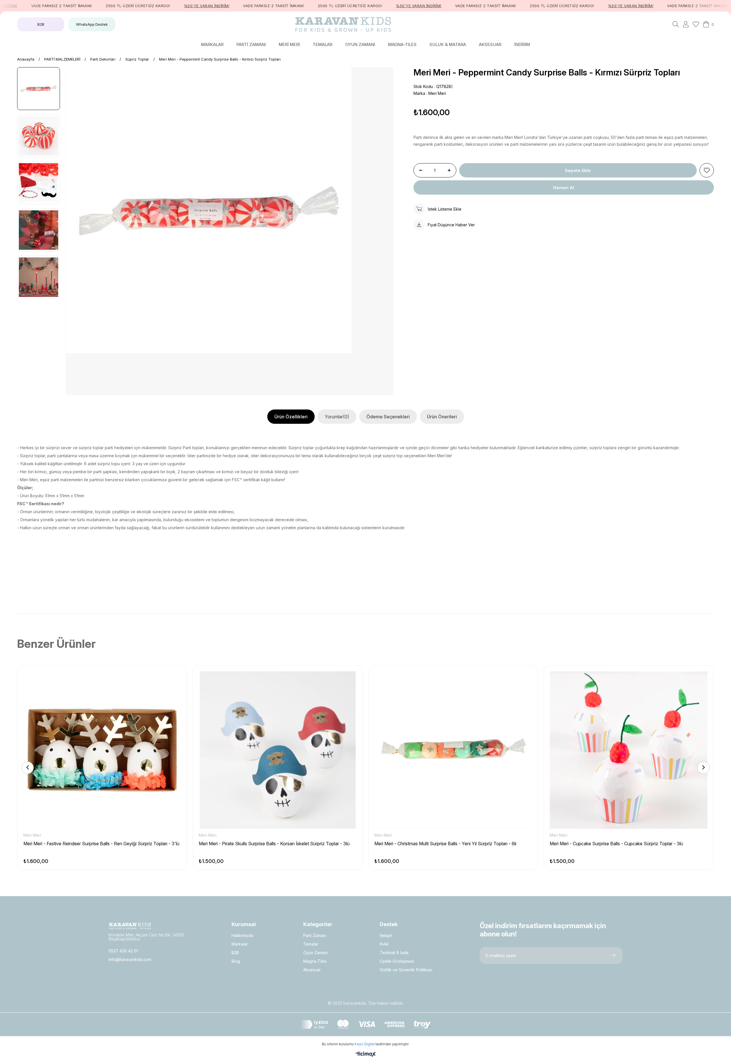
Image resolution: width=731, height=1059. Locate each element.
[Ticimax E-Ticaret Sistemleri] (366, 1055)
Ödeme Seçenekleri (388, 416)
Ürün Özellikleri (291, 416)
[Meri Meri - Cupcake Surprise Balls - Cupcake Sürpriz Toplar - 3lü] (628, 750)
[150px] (130, 926)
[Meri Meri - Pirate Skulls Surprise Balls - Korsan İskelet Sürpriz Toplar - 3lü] (277, 750)
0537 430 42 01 (123, 950)
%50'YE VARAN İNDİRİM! (184, 5)
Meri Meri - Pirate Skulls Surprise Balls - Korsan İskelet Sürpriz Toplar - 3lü (274, 843)
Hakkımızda (242, 935)
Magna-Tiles (315, 961)
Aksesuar (312, 969)
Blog (236, 961)
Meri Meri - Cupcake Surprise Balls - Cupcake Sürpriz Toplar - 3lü (616, 843)
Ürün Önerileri (442, 416)
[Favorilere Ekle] (707, 170)
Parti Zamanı (314, 935)
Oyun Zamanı (315, 952)
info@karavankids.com (130, 959)
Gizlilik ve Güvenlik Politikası (406, 969)
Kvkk (384, 944)
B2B (235, 952)
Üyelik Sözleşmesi (397, 961)
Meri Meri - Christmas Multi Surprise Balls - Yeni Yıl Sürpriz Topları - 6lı (445, 843)
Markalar (240, 944)
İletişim (386, 935)
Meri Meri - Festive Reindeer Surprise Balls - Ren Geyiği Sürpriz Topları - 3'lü (101, 843)
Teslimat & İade (394, 952)
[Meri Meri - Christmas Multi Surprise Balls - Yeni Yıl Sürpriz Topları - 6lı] (453, 750)
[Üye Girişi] (685, 24)
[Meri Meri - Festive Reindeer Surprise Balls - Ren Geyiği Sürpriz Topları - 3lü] (102, 750)
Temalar (310, 944)
